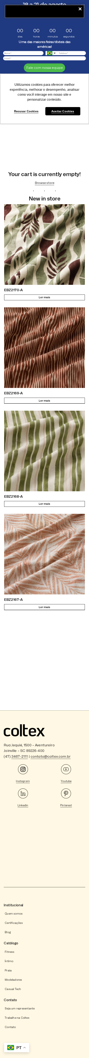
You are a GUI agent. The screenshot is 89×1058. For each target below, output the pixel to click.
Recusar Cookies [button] (26, 111)
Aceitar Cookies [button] (62, 111)
